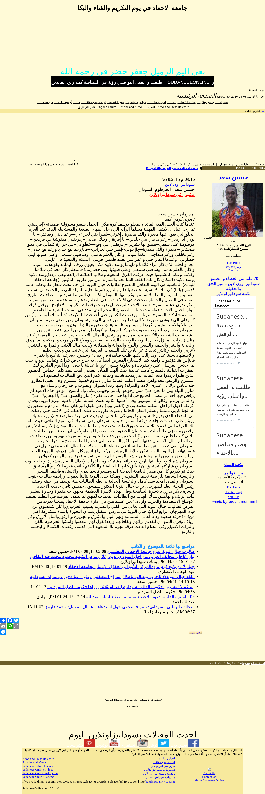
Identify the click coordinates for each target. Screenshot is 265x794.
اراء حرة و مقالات (93, 102)
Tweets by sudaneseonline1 (233, 501)
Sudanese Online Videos (37, 769)
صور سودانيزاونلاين (162, 766)
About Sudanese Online (209, 780)
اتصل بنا (149, 107)
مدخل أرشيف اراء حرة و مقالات (58, 102)
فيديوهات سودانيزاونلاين (159, 769)
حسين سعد (233, 177)
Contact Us (209, 777)
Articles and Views (129, 107)
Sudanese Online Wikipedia (40, 773)
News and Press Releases (172, 107)
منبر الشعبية (115, 102)
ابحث (171, 102)
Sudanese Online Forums (38, 777)
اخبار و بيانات (156, 102)
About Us (209, 773)
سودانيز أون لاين (180, 184)
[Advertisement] (132, 41)
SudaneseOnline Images (37, 766)
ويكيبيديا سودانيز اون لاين (159, 773)
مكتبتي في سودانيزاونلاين (172, 194)
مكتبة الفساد (187, 102)
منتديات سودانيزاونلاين (212, 102)
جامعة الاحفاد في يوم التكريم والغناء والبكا (172, 168)
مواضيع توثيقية (136, 102)
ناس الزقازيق (85, 107)
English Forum (105, 107)
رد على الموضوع (253, 663)
